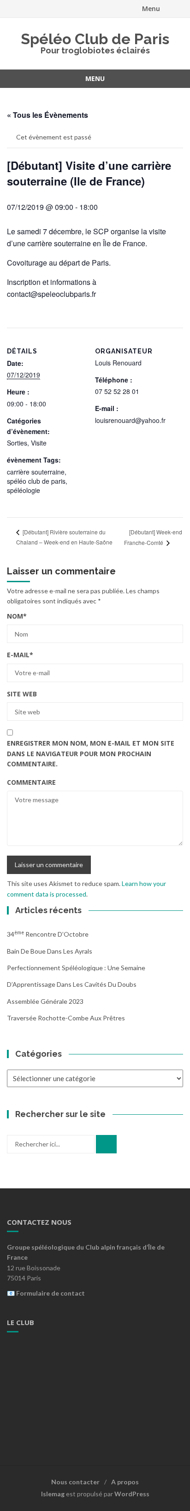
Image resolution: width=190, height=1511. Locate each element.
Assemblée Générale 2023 (45, 1001)
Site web (22, 693)
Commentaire (31, 782)
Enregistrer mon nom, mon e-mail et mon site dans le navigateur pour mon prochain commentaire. (90, 753)
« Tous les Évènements (47, 115)
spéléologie (23, 490)
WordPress (131, 1494)
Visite (39, 442)
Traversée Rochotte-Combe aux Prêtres (66, 1018)
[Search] (106, 1144)
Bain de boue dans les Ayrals (49, 951)
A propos (125, 1482)
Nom (17, 616)
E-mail (20, 654)
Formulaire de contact (50, 1293)
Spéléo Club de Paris (95, 38)
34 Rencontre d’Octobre (48, 934)
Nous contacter (75, 1482)
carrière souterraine (36, 471)
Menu (151, 8)
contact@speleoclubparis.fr (51, 294)
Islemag (53, 1494)
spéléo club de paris (36, 481)
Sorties (17, 442)
